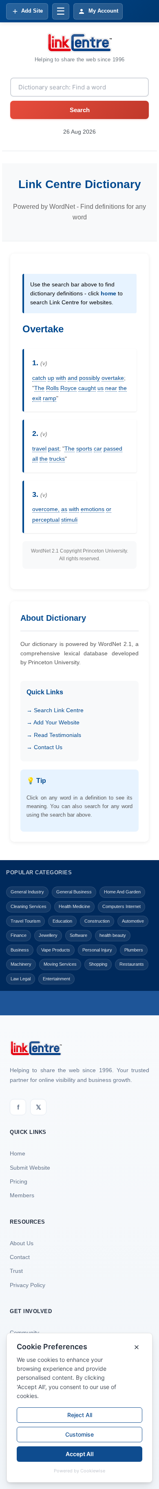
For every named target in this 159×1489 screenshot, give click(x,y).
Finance (18, 935)
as (64, 509)
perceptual (46, 519)
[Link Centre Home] (79, 43)
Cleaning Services (28, 906)
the (123, 388)
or (108, 509)
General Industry (27, 891)
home (108, 293)
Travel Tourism (25, 921)
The (39, 388)
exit (36, 398)
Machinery (21, 964)
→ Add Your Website (53, 722)
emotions (92, 509)
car (98, 448)
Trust (16, 1271)
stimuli (69, 519)
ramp (49, 398)
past (53, 448)
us (100, 388)
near (111, 388)
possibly (89, 378)
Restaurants (131, 964)
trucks (57, 458)
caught (87, 388)
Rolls (52, 388)
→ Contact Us (44, 747)
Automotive (133, 921)
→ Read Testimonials (53, 735)
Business (20, 949)
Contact (20, 1257)
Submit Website (30, 1167)
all (35, 458)
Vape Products (55, 949)
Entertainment (56, 978)
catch (39, 378)
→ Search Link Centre (55, 710)
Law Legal (21, 978)
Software (78, 935)
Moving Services (60, 964)
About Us (21, 1243)
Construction (97, 921)
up (51, 378)
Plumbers (133, 949)
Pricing (18, 1181)
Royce (68, 388)
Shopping (98, 964)
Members (22, 1195)
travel (39, 448)
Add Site (32, 11)
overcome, (46, 509)
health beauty (112, 935)
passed (113, 448)
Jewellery (48, 935)
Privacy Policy (27, 1285)
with (61, 378)
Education (62, 921)
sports (84, 448)
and (72, 378)
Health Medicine (74, 906)
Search (80, 109)
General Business (74, 891)
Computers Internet (121, 906)
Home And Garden (122, 891)
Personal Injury (97, 949)
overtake (113, 378)
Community (24, 1332)
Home (17, 1153)
